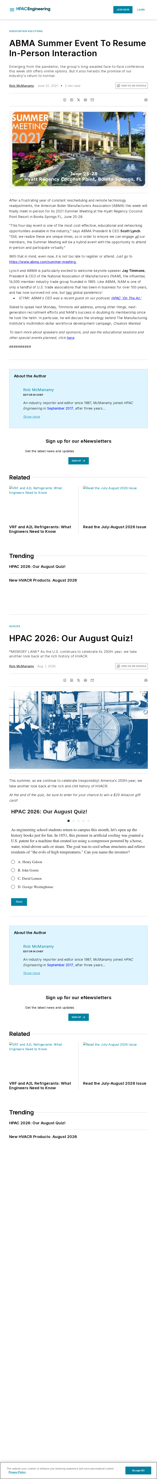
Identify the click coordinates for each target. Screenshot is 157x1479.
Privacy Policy (17, 1472)
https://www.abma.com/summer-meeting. (43, 262)
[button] (12, 10)
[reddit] (85, 100)
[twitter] (78, 100)
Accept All (138, 1470)
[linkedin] (72, 100)
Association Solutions (26, 31)
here (70, 338)
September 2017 (60, 408)
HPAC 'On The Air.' (126, 298)
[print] (146, 100)
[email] (92, 100)
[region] (78, 1470)
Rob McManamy (21, 86)
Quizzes (14, 626)
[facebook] (65, 100)
